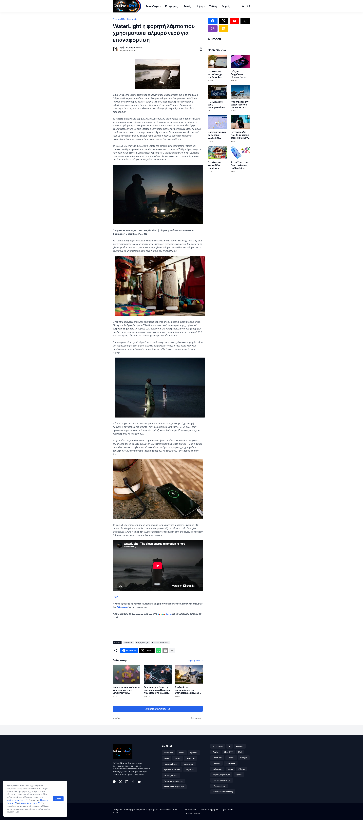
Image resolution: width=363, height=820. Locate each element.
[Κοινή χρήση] (200, 49)
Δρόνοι (239, 774)
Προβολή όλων (193, 660)
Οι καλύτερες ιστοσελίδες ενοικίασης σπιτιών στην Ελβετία (215, 165)
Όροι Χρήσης (227, 809)
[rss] (223, 28)
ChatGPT (228, 752)
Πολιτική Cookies (192, 813)
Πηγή (115, 596)
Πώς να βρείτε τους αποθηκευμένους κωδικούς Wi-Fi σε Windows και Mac (217, 104)
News (168, 613)
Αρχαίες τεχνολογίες (221, 774)
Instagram (217, 769)
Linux (230, 769)
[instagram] (213, 28)
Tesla (166, 758)
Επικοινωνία (190, 809)
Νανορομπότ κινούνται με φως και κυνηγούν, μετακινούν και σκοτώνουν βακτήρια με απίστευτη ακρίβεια (126, 690)
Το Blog (213, 6)
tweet (125, 607)
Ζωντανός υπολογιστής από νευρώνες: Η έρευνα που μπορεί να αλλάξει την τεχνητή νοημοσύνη (157, 690)
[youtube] (234, 21)
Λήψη (200, 6)
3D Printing (218, 746)
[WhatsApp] (158, 650)
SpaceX (194, 752)
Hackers (216, 763)
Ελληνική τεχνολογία (222, 780)
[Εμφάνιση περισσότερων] (172, 650)
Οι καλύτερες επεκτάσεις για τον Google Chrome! (215, 74)
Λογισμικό (190, 769)
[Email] (165, 650)
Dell (240, 752)
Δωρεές (225, 6)
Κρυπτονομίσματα (172, 769)
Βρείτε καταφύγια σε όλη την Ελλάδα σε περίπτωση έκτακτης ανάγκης (217, 135)
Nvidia (181, 752)
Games (231, 757)
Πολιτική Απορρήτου (209, 809)
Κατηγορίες (171, 6)
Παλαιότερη (195, 718)
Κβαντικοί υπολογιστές (223, 791)
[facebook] (213, 21)
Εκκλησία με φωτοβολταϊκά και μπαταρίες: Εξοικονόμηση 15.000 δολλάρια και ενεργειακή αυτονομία (188, 690)
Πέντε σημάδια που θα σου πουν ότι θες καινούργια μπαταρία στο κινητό (240, 135)
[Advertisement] (164, 628)
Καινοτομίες (132, 19)
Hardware (168, 752)
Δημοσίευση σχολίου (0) (157, 708)
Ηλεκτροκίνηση (170, 764)
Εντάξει (58, 798)
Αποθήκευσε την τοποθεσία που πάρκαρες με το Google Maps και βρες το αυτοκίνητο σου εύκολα (240, 104)
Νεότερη (118, 718)
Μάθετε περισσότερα (16, 800)
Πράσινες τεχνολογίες (160, 643)
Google (243, 757)
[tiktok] (245, 21)
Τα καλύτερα (152, 6)
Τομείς (187, 6)
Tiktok (178, 758)
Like (119, 607)
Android (239, 746)
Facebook (217, 757)
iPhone (242, 769)
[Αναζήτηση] (247, 6)
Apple (215, 752)
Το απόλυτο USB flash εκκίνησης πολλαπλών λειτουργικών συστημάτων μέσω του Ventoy (240, 165)
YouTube (190, 758)
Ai (229, 746)
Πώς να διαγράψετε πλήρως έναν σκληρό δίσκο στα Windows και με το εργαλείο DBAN (240, 74)
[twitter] (223, 21)
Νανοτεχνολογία (171, 775)
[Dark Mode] (241, 6)
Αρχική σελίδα (119, 19)
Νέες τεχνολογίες (142, 643)
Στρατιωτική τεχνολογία (174, 786)
